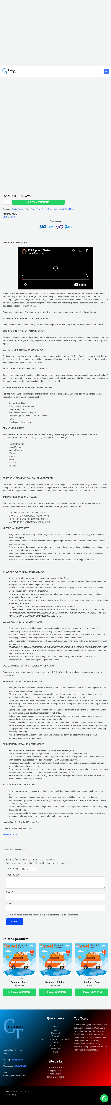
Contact (55, 1036)
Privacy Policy (55, 1067)
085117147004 (18, 1060)
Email (9, 903)
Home (55, 1042)
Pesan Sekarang (39, 202)
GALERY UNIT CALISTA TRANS (55, 1039)
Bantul (14, 209)
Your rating (12, 868)
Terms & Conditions (55, 1077)
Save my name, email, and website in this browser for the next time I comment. (43, 915)
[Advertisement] (55, 33)
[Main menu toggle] (106, 71)
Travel (20, 209)
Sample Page (55, 1049)
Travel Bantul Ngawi (56, 209)
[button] (104, 1098)
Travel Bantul (42, 209)
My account (55, 1045)
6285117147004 (20, 1066)
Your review (13, 874)
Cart (55, 1030)
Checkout (55, 1033)
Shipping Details (55, 1071)
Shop (55, 1052)
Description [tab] (8, 242)
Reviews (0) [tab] (21, 242)
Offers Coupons (55, 1074)
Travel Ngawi (70, 209)
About (55, 1027)
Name (9, 892)
